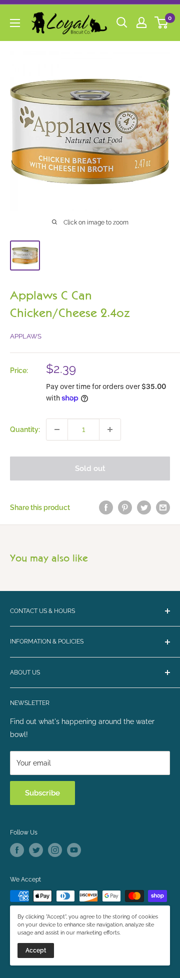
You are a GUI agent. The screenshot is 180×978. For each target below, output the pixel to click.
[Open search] (122, 22)
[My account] (141, 22)
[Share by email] (163, 507)
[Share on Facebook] (106, 507)
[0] (162, 22)
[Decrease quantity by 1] (57, 429)
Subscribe (42, 793)
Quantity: (25, 430)
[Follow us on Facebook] (17, 850)
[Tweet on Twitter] (144, 507)
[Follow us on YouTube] (74, 850)
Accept (36, 950)
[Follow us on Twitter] (36, 850)
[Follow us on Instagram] (55, 850)
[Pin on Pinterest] (125, 507)
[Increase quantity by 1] (110, 429)
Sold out (90, 468)
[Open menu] (15, 23)
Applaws (26, 336)
